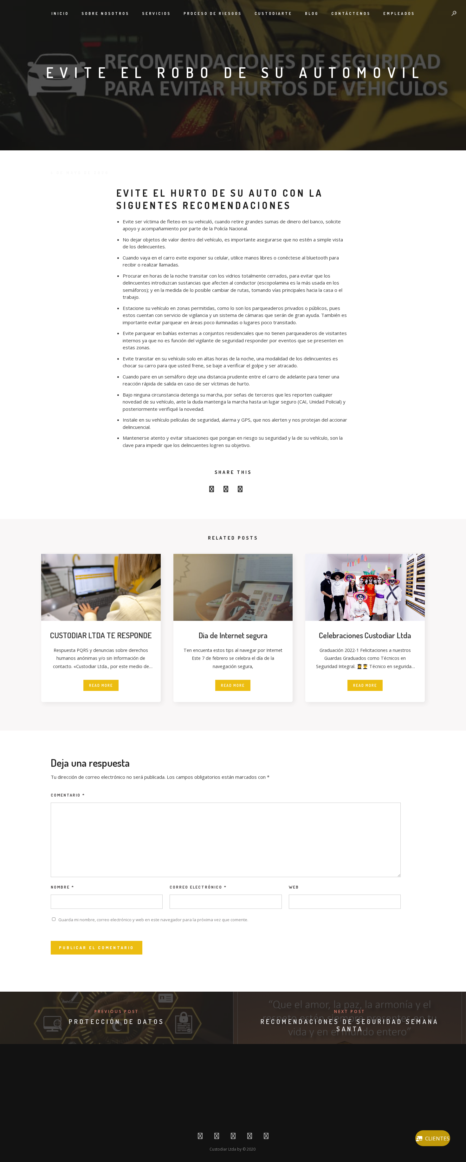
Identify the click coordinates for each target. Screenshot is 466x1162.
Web (294, 887)
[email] (254, 490)
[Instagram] (250, 1137)
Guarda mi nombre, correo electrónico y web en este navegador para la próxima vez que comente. (153, 919)
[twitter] (226, 490)
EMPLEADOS (399, 13)
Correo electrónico (198, 887)
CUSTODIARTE (273, 13)
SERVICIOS (156, 13)
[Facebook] (200, 1137)
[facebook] (211, 490)
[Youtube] (266, 1137)
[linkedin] (240, 490)
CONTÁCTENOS (351, 13)
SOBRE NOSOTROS (105, 13)
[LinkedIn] (233, 1137)
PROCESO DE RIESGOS (213, 13)
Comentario (68, 795)
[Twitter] (217, 1137)
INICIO (60, 13)
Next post (349, 1011)
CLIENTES (437, 1138)
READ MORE (101, 685)
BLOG (312, 13)
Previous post (116, 1011)
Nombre (62, 887)
